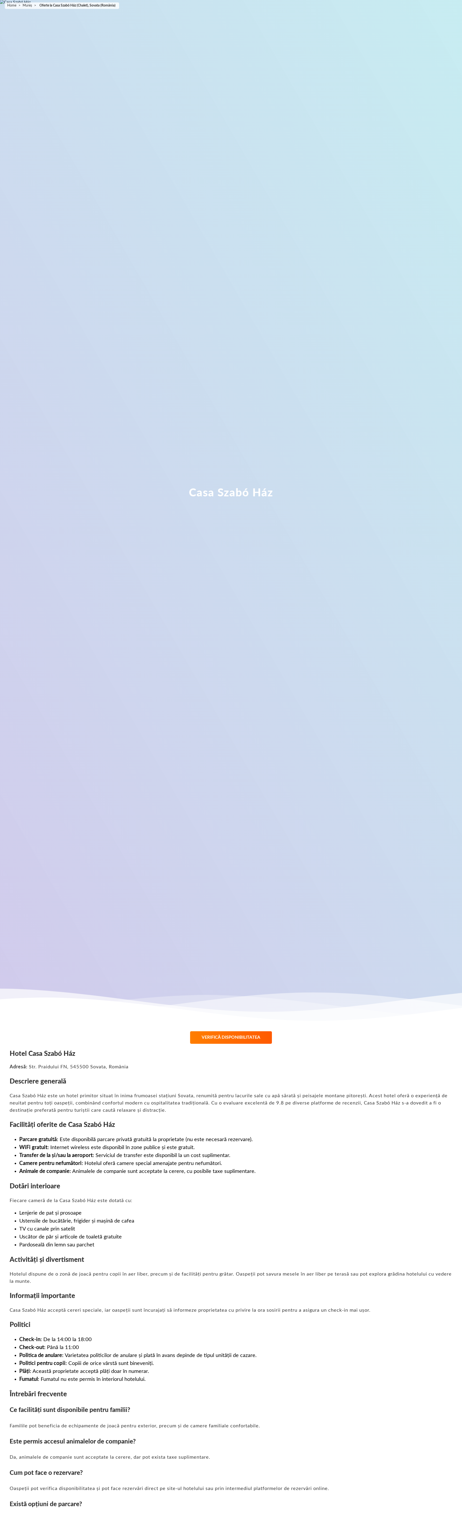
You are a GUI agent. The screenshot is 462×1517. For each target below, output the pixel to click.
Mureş (27, 5)
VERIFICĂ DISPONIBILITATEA (231, 1037)
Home (11, 5)
